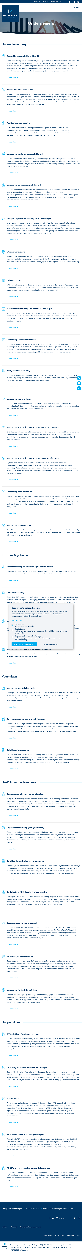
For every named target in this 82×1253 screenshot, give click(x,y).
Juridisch (4, 1227)
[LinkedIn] (74, 1)
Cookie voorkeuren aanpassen (30, 1227)
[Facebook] (69, 1)
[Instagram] (78, 1)
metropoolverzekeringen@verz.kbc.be (58, 1208)
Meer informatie (17, 621)
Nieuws (45, 2)
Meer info (12, 77)
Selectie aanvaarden (49, 644)
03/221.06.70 (31, 1208)
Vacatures (54, 2)
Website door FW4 (73, 1235)
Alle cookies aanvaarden (24, 644)
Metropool (37, 2)
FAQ (61, 2)
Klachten (14, 1227)
